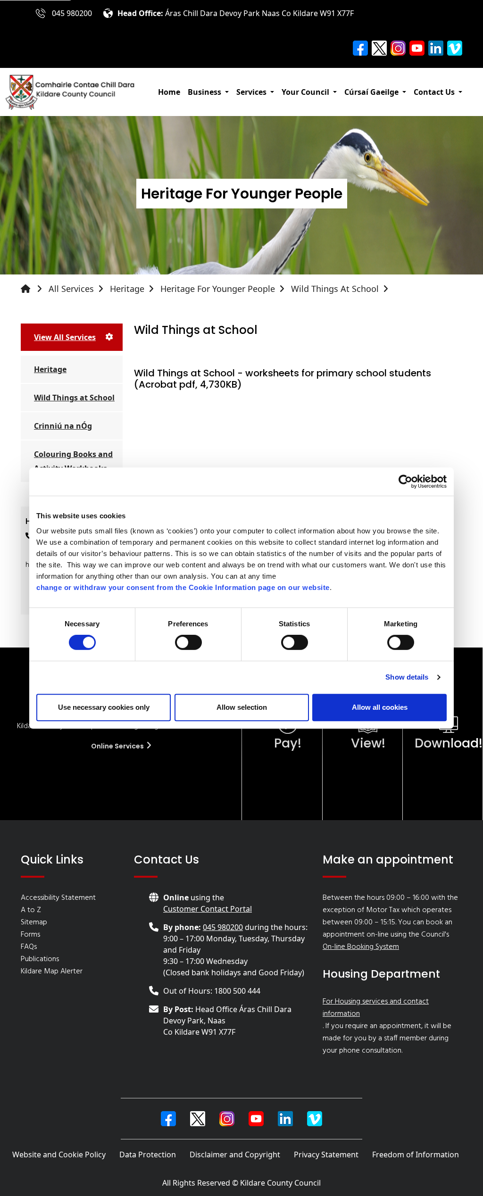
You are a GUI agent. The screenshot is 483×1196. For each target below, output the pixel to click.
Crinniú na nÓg (63, 426)
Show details (406, 677)
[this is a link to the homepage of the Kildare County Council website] (33, 288)
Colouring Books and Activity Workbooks (73, 461)
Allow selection (242, 707)
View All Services (65, 337)
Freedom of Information (415, 1154)
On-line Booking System (361, 947)
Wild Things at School (335, 288)
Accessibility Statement (58, 898)
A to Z (31, 910)
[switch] (188, 642)
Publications (40, 959)
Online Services (118, 746)
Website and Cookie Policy (59, 1154)
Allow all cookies (380, 707)
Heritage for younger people (217, 288)
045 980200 (72, 13)
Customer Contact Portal (207, 909)
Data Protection (147, 1154)
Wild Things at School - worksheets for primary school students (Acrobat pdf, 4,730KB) (282, 378)
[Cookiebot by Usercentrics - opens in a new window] (405, 481)
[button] (208, 92)
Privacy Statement (326, 1154)
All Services (71, 288)
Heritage (127, 288)
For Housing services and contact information (376, 1008)
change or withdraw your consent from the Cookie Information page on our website (183, 587)
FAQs (29, 947)
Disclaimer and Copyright (235, 1154)
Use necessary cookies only (104, 707)
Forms (30, 935)
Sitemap (34, 922)
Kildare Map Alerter (52, 971)
